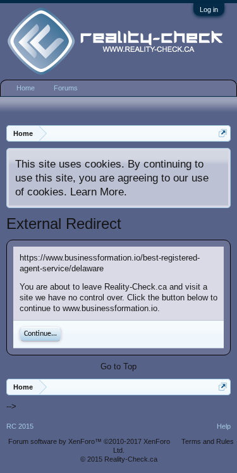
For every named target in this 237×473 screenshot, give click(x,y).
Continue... (40, 334)
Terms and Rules (207, 441)
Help (224, 426)
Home (25, 88)
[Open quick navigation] (223, 133)
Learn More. (98, 191)
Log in (209, 9)
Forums (66, 88)
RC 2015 (19, 426)
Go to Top (118, 366)
